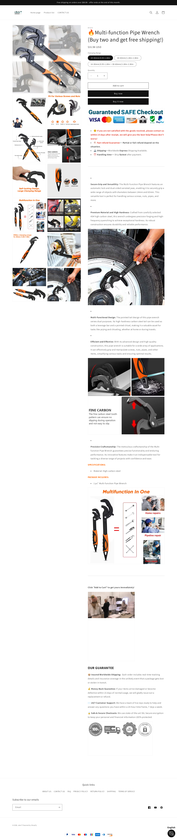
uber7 (20, 825)
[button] (151, 13)
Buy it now (118, 101)
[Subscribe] (59, 807)
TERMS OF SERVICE (126, 791)
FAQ (69, 791)
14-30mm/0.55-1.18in (100, 58)
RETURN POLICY (97, 791)
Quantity (91, 70)
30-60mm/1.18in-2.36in (127, 58)
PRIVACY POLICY (80, 791)
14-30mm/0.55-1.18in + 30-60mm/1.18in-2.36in (112, 64)
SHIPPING (111, 791)
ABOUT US (46, 791)
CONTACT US (59, 791)
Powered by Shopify (30, 825)
